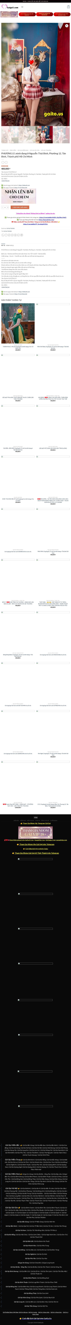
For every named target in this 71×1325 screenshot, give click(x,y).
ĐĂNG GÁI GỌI (45, 820)
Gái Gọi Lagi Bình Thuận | (37, 1282)
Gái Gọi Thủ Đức (40, 1217)
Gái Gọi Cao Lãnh (42, 1293)
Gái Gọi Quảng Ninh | (30, 1167)
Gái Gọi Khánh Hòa (36, 1162)
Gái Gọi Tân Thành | (44, 1267)
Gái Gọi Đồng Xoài (43, 1278)
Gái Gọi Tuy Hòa (42, 1258)
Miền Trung (30, 820)
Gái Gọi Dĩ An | (35, 1271)
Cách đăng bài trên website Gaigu (36, 849)
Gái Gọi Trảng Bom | (39, 1289)
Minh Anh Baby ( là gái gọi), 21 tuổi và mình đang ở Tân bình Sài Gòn (53, 347)
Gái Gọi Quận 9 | (48, 1215)
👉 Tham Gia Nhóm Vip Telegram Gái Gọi (36, 823)
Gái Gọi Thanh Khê (36, 1237)
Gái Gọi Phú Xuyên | (15, 1198)
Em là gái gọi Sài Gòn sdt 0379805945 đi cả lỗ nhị (53, 705)
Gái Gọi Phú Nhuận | (38, 1210)
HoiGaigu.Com (50, 840)
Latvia (35, 1312)
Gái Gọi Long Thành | (51, 1286)
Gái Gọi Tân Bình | (60, 1215)
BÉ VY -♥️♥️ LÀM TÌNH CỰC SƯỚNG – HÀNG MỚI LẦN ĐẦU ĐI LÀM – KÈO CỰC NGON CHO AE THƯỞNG (18, 603)
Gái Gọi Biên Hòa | (24, 1286)
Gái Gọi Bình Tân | (41, 1208)
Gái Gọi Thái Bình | (33, 1153)
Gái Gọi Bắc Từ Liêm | (48, 1188)
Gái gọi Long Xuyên (48, 1263)
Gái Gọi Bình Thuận (44, 1176)
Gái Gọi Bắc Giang (28, 1145)
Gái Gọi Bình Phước (31, 1176)
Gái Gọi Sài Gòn (34, 150)
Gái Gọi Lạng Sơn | (23, 1150)
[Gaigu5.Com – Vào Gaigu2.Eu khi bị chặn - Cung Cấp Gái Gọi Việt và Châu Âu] (10, 7)
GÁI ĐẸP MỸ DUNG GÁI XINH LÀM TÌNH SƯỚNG (53, 448)
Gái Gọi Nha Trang (43, 1245)
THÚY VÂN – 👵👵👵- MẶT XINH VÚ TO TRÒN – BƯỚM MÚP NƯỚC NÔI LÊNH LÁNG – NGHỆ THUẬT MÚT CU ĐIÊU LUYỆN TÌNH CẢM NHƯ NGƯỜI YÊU (53, 603)
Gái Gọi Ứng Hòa (37, 1203)
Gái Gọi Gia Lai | (13, 1162)
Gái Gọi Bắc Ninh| (52, 1145)
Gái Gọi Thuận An (36, 1274)
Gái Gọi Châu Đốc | (36, 1263)
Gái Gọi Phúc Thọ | (28, 1198)
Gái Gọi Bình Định (28, 1160)
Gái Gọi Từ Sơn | (48, 1226)
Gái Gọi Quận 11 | (11, 1213)
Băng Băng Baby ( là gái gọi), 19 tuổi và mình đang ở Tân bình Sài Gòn (18, 655)
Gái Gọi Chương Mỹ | (11, 1191)
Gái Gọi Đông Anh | (39, 1191)
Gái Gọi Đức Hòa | (43, 1302)
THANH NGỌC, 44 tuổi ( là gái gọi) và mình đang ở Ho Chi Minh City (18, 347)
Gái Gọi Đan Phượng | (25, 1191)
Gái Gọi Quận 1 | (50, 1210)
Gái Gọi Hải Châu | (22, 1234)
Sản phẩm (13, 150)
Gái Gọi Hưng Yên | (11, 1150)
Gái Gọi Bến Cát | (24, 1271)
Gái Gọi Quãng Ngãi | (16, 1167)
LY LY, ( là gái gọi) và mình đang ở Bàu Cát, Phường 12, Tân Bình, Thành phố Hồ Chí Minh (53, 805)
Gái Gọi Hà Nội (37, 1148)
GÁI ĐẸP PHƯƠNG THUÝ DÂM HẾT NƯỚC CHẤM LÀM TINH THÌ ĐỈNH (18, 398)
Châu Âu (37, 820)
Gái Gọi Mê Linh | (27, 1196)
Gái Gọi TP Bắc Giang (36, 1222)
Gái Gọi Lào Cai (34, 1150)
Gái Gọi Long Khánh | (37, 1286)
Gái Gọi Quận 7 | (26, 1215)
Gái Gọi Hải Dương (49, 1148)
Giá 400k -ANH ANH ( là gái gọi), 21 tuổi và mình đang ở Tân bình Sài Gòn (18, 449)
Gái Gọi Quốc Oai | (40, 1198)
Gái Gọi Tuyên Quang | (30, 1155)
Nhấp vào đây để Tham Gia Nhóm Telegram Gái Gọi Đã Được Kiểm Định (35, 222)
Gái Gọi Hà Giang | (15, 1148)
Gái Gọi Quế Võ (24, 1226)
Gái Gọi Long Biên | (15, 1196)
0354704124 (5, 181)
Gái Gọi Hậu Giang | (43, 1179)
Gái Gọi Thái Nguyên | (46, 1153)
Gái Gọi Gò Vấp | (13, 1210)
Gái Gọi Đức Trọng (53, 1250)
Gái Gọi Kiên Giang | (56, 1179)
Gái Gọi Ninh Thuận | (24, 1165)
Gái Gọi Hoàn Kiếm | (50, 1193)
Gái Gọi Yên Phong (60, 1226)
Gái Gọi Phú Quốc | (37, 1297)
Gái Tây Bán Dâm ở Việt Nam (10, 1312)
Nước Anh (46, 1312)
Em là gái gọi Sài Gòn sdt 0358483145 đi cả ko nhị (18, 551)
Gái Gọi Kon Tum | (49, 1162)
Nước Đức (59, 1312)
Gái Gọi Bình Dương (17, 1176)
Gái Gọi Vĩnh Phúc (43, 1155)
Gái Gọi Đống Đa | (51, 1191)
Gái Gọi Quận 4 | (56, 1213)
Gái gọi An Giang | (28, 1174)
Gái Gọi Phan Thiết (51, 1282)
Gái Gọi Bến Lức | (31, 1302)
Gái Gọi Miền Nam (23, 150)
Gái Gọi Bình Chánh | (28, 1208)
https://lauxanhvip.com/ (46, 219)
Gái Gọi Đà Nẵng (40, 1160)
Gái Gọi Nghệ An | (12, 1165)
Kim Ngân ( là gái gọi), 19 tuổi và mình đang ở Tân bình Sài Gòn (53, 754)
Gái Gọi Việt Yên (49, 1222)
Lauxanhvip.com (61, 840)
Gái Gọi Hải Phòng (62, 1148)
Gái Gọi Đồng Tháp (29, 1179)
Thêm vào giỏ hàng (19, 207)
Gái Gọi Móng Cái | (47, 1150)
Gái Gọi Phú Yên (37, 1165)
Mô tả (3, 245)
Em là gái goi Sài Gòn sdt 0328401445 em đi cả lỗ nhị (18, 753)
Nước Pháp (35, 1314)
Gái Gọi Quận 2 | (34, 1213)
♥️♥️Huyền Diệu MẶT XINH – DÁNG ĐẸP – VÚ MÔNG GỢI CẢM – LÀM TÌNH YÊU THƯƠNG (18, 805)
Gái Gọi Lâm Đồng (61, 1162)
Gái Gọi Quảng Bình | (50, 1165)
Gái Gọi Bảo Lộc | (31, 1250)
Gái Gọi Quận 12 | (23, 1213)
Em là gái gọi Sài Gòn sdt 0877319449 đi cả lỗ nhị (18, 705)
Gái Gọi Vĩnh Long (38, 1184)
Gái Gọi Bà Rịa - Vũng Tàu (42, 1174)
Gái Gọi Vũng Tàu (56, 1267)
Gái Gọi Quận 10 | (61, 1210)
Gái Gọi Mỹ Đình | (39, 1196)
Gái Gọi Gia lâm (62, 1191)
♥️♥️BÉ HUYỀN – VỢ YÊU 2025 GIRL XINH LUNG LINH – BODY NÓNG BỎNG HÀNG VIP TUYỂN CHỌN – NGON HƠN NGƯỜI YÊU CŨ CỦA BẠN (53, 500)
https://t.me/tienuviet (20, 187)
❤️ (12, 222)
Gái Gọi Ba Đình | (25, 1188)
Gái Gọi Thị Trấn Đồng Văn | (36, 1230)
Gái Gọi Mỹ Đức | (50, 1196)
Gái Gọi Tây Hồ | (11, 1201)
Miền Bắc (16, 820)
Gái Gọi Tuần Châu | (60, 1153)
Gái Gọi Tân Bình (46, 150)
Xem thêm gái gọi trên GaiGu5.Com (22, 840)
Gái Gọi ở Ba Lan (23, 1312)
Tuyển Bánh (53, 820)
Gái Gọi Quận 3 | (45, 1213)
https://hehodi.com (24, 185)
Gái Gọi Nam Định (59, 1150)
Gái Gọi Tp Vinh (42, 1254)
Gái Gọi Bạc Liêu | (57, 1174)
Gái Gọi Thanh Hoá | (55, 1167)
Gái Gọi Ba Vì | (36, 1188)
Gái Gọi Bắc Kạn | (40, 1145)
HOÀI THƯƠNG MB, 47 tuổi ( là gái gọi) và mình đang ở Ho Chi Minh (18, 499)
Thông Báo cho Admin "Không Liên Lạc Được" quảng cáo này (35, 213)
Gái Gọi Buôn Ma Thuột (41, 1241)
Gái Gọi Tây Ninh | (41, 1181)
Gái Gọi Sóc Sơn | (52, 1198)
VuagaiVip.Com (39, 840)
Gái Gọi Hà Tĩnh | (23, 1162)
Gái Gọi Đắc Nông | (53, 1160)
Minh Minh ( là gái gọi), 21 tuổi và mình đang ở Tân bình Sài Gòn (53, 552)
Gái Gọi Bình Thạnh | (53, 1208)
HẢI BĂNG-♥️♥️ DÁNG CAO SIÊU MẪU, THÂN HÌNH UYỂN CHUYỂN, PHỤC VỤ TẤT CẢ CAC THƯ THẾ (53, 398)
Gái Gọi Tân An (53, 1302)
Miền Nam (23, 820)
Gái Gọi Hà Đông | (11, 1193)
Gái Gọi (30, 1312)
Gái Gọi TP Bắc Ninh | (36, 1226)
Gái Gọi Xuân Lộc (51, 1289)
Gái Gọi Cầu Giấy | (61, 1188)
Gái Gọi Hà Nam (26, 1148)
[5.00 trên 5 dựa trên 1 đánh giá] (35, 166)
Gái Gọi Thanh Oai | (36, 1201)
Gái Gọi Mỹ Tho (43, 1306)
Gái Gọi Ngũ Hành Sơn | (49, 1234)
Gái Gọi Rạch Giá (49, 1297)
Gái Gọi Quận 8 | (37, 1215)
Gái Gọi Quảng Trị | (43, 1167)
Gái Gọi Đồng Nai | (17, 1179)
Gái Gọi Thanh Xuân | (50, 1201)
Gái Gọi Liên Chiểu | (34, 1234)
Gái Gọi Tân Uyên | (47, 1271)
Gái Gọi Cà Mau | (57, 1176)
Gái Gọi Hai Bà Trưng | (24, 1193)
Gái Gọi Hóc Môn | (25, 1210)
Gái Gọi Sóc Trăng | (29, 1181)
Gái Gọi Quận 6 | (15, 1215)
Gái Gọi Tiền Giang (53, 1181)
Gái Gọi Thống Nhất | (26, 1289)
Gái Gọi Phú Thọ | (21, 1153)
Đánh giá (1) (10, 245)
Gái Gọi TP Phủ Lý (51, 1230)
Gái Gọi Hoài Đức (37, 1193)
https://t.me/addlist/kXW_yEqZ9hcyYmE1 (52, 217)
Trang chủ (4, 150)
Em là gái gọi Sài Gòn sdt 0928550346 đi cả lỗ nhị (53, 654)
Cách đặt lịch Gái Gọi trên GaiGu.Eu (37, 1318)
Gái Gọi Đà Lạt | (42, 1250)
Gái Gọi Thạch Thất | (23, 1201)
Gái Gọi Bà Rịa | (33, 1267)
